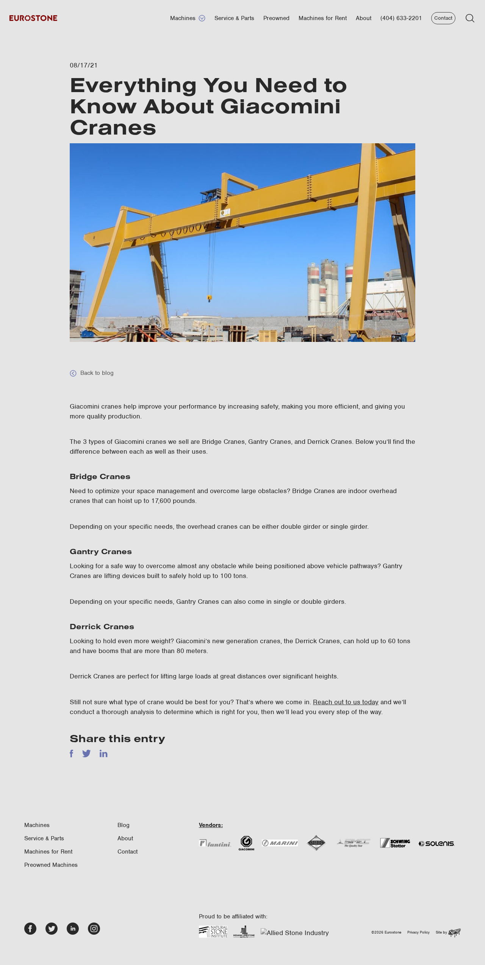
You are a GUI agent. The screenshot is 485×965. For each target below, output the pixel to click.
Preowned (276, 18)
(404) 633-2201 (401, 18)
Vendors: (211, 825)
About (363, 18)
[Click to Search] (470, 18)
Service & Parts (234, 18)
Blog (123, 825)
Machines (183, 18)
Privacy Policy (418, 932)
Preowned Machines (51, 865)
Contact (443, 18)
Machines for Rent (323, 18)
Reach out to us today (346, 702)
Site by (442, 932)
